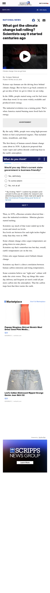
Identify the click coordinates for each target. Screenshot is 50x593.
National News (12, 20)
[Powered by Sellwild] (42, 437)
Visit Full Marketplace (37, 301)
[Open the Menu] (4, 3)
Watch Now (43, 3)
